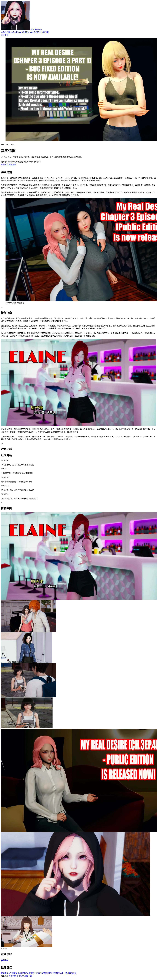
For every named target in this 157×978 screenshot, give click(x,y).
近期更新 (24, 32)
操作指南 (15, 32)
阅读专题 (12, 164)
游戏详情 (5, 32)
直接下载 (44, 32)
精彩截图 (34, 32)
